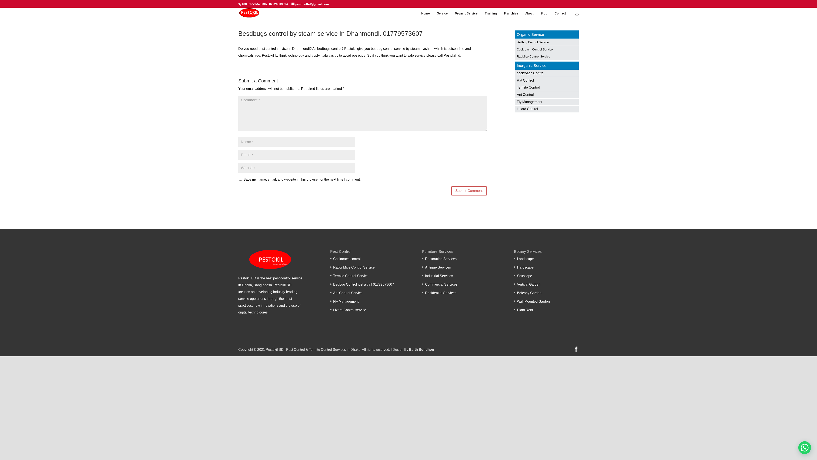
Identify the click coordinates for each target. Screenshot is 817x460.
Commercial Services (441, 284)
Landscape (525, 259)
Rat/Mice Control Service (533, 56)
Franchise (511, 13)
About (529, 13)
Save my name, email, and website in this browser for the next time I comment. (302, 179)
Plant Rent (525, 310)
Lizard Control (527, 109)
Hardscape (525, 267)
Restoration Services (441, 259)
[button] (804, 447)
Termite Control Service (351, 276)
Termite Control (528, 87)
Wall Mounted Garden (533, 301)
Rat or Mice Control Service (354, 267)
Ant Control (525, 94)
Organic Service (466, 13)
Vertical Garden (528, 284)
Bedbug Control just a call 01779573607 (363, 284)
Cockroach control (347, 259)
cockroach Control (530, 73)
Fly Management (529, 102)
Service (442, 13)
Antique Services (438, 267)
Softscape (524, 276)
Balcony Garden (529, 293)
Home (425, 13)
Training (491, 13)
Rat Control (525, 80)
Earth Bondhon (421, 349)
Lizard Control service (349, 310)
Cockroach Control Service (535, 49)
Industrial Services (439, 276)
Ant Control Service (348, 293)
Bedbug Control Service (533, 42)
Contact (560, 13)
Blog (544, 13)
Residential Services (440, 293)
